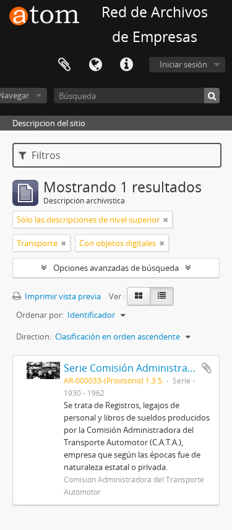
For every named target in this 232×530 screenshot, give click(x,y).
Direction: (33, 336)
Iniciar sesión (183, 64)
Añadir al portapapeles (206, 368)
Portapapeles (64, 64)
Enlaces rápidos (126, 64)
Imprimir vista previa (62, 296)
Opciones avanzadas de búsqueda (116, 267)
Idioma (95, 64)
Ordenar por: (40, 314)
